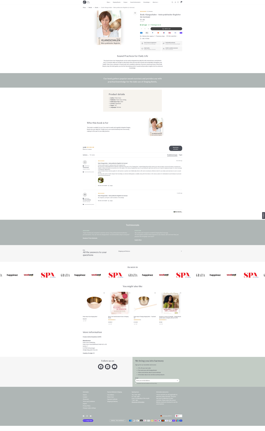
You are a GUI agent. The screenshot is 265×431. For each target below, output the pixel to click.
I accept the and (147, 383)
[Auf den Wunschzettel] (135, 13)
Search (85, 395)
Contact (85, 397)
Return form (110, 397)
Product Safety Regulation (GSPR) (92, 336)
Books (96, 7)
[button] (181, 2)
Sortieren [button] (85, 155)
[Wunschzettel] (178, 2)
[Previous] (77, 235)
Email (136, 378)
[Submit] (177, 380)
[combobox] (178, 416)
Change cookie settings (89, 408)
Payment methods (112, 399)
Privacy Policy (154, 383)
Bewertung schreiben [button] (175, 148)
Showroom (86, 399)
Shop (84, 7)
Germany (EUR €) (167, 416)
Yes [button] (108, 185)
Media (90, 7)
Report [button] (111, 185)
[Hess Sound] (86, 2)
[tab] (172, 155)
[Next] (188, 235)
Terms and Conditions (145, 383)
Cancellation (110, 395)
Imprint (85, 403)
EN (178, 415)
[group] (90, 147)
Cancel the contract (117, 420)
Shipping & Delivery (112, 401)
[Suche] (172, 2)
